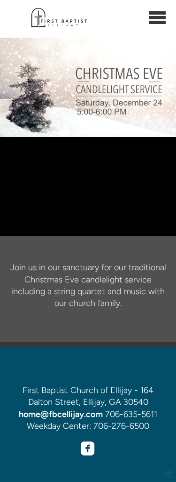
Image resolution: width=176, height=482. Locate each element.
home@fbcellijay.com (61, 414)
